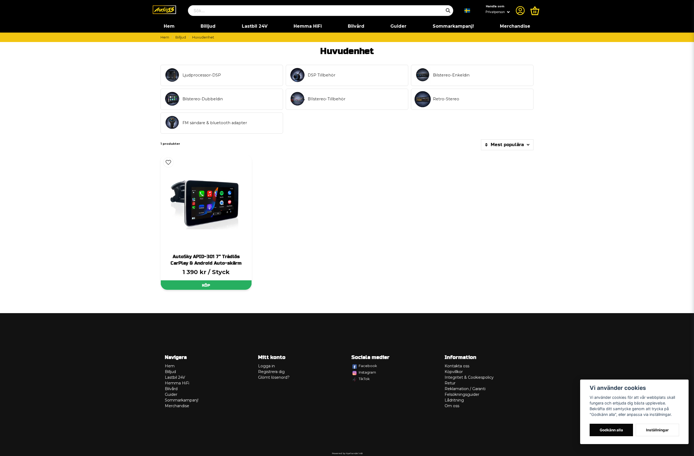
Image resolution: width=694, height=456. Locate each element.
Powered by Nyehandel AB (347, 453)
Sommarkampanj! (453, 26)
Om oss (452, 405)
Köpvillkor (454, 371)
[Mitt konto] (520, 10)
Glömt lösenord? (274, 377)
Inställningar (657, 430)
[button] (467, 10)
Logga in (266, 366)
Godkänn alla (611, 430)
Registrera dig (271, 371)
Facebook (368, 366)
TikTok (364, 379)
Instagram (367, 372)
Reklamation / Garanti (465, 388)
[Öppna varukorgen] (535, 10)
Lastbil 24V (255, 26)
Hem (169, 26)
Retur (450, 383)
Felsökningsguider (462, 394)
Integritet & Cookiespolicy (469, 377)
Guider (398, 26)
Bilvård (356, 26)
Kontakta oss (457, 366)
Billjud (208, 26)
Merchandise (515, 26)
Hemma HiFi (308, 26)
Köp (206, 285)
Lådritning (454, 400)
